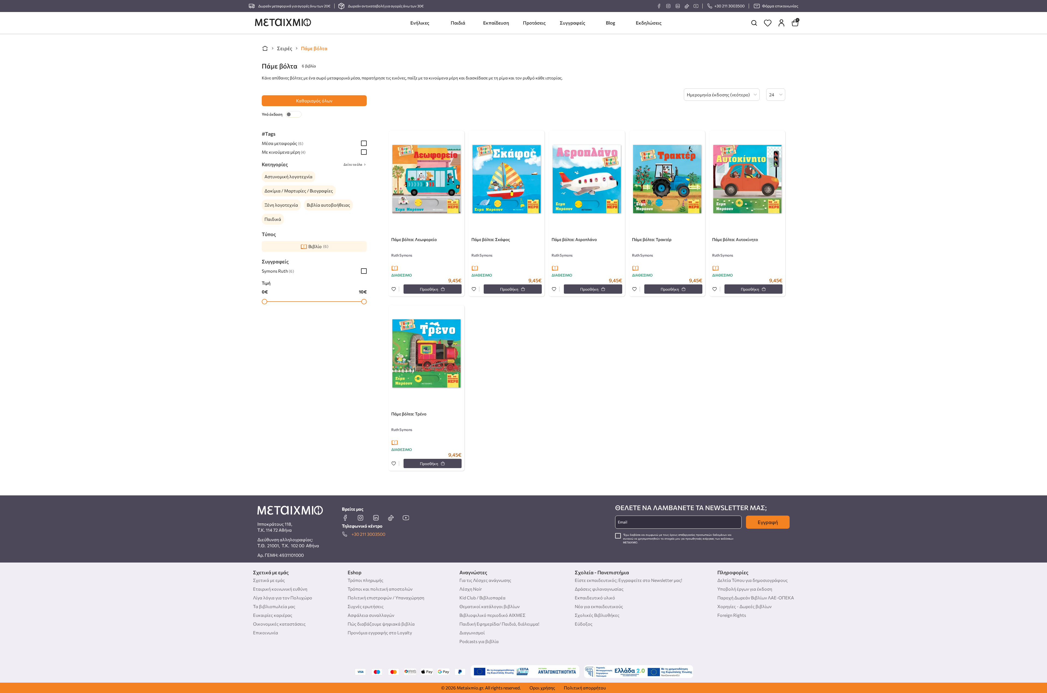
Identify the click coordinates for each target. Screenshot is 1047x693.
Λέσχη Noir (470, 588)
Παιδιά (458, 23)
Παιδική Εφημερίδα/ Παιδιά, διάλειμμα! (499, 623)
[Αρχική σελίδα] (265, 48)
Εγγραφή (768, 522)
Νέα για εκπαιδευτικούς (599, 606)
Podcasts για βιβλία (479, 641)
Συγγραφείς (572, 23)
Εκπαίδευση (496, 23)
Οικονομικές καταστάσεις (279, 623)
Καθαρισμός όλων (314, 100)
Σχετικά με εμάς (269, 580)
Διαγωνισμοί (472, 632)
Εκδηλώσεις (648, 23)
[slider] (264, 301)
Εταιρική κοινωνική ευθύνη (280, 588)
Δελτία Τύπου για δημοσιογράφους (752, 580)
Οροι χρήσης (542, 687)
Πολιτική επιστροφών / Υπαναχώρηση (386, 597)
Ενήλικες (419, 23)
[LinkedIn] (677, 6)
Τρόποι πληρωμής (365, 580)
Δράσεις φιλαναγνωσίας (599, 588)
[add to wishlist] (393, 289)
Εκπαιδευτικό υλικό (595, 597)
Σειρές (284, 48)
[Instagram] (668, 6)
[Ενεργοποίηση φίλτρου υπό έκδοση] (294, 114)
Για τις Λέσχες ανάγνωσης (485, 580)
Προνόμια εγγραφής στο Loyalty (380, 632)
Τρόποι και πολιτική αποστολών (380, 588)
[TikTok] (686, 6)
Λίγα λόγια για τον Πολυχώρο (282, 597)
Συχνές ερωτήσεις (366, 606)
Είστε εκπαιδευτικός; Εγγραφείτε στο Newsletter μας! (628, 580)
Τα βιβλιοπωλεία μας (274, 606)
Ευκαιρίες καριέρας (272, 615)
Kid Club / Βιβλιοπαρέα (482, 597)
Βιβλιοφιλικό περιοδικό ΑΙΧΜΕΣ (492, 615)
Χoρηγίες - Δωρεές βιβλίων (744, 606)
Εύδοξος (583, 623)
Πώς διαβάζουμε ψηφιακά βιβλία (381, 623)
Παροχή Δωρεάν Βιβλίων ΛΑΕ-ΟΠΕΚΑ (755, 597)
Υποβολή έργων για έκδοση (744, 588)
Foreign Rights (731, 615)
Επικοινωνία (265, 632)
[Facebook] (659, 6)
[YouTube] (695, 6)
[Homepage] (283, 23)
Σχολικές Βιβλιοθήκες (597, 615)
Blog (610, 23)
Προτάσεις (534, 23)
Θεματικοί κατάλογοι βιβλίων (489, 606)
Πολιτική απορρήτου (585, 687)
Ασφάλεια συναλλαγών (371, 615)
